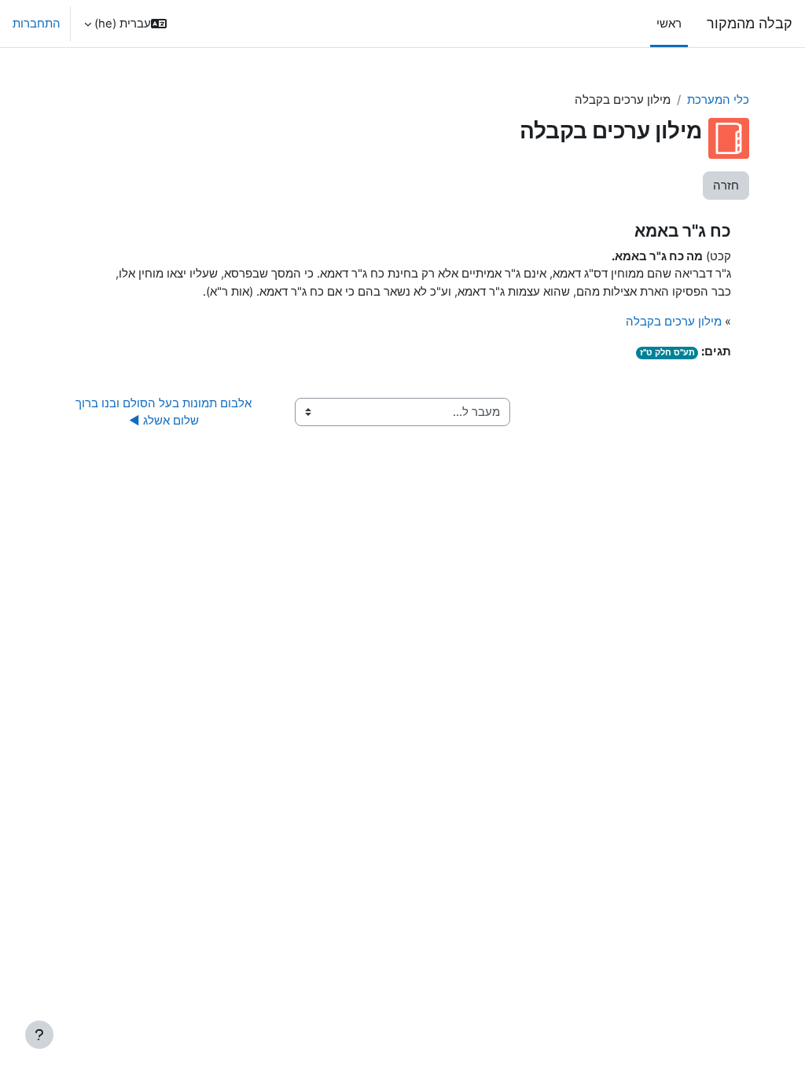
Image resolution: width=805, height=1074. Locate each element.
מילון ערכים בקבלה (674, 321)
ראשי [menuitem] (669, 24)
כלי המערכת (718, 100)
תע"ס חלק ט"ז (667, 352)
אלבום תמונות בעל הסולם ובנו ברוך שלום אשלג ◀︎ (162, 412)
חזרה (726, 185)
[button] (125, 23)
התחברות (37, 24)
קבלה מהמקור (749, 22)
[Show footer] (39, 1035)
